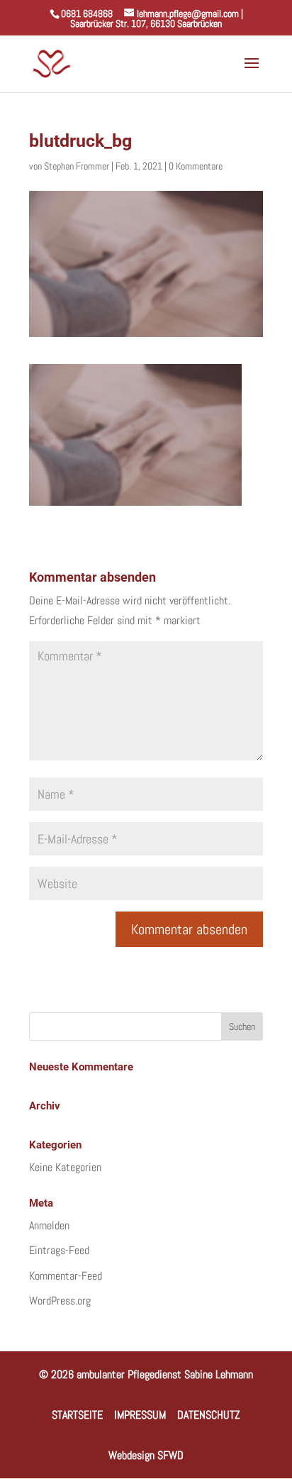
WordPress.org (60, 1300)
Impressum (140, 1414)
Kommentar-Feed (65, 1275)
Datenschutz (208, 1414)
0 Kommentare (196, 166)
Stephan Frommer (76, 166)
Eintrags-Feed (59, 1250)
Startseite (77, 1414)
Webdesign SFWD (146, 1455)
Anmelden (49, 1225)
